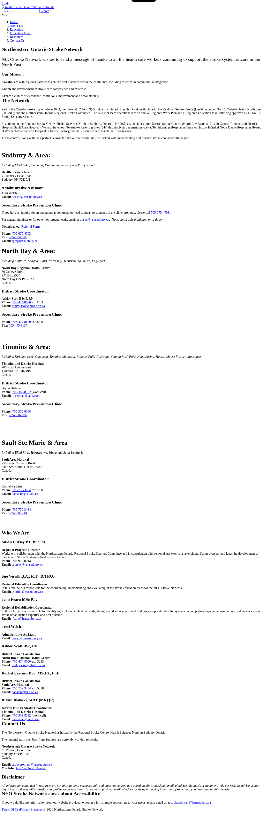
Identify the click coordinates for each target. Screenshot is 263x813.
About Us (16, 26)
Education (16, 29)
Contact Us (17, 40)
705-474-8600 (21, 302)
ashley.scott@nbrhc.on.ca (28, 306)
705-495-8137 (18, 325)
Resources (16, 37)
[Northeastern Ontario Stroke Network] (28, 7)
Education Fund (20, 33)
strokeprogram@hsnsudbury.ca (32, 764)
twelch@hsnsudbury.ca (27, 196)
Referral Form (30, 226)
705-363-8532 (21, 392)
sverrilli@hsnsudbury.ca (27, 591)
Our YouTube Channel (31, 768)
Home (14, 22)
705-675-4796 (18, 237)
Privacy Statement (31, 809)
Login (5, 3)
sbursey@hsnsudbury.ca (27, 564)
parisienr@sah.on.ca (25, 493)
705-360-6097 (18, 415)
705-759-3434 (21, 490)
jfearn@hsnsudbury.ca (26, 618)
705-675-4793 (160, 212)
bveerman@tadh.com (25, 395)
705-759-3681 (18, 513)
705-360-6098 (21, 411)
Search (44, 11)
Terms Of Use (11, 809)
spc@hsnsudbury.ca (96, 219)
